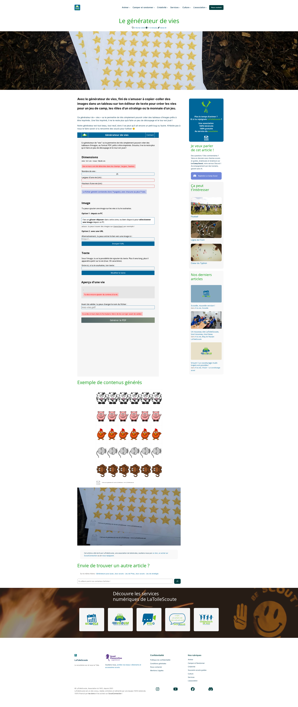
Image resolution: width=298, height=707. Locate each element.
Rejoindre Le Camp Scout (207, 176)
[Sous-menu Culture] (190, 7)
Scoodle (205, 308)
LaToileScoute (81, 660)
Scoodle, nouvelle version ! (203, 305)
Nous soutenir (216, 7)
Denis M (163, 28)
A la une (198, 308)
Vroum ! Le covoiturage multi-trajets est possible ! (204, 364)
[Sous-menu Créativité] (167, 7)
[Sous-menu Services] (179, 7)
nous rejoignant (108, 556)
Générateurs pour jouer (104, 574)
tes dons (91, 693)
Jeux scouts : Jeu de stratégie (146, 574)
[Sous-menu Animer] (129, 7)
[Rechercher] (177, 581)
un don (155, 553)
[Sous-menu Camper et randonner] (154, 7)
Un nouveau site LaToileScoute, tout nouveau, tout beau (205, 333)
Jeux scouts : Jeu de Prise (124, 574)
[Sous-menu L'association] (206, 7)
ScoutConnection (114, 693)
